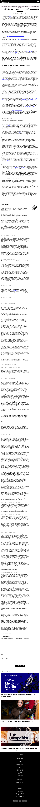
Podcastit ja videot (20, 769)
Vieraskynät (20, 788)
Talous (20, 767)
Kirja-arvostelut (20, 775)
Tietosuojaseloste (20, 791)
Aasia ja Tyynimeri (20, 756)
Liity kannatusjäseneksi (20, 796)
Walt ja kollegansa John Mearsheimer (18, 167)
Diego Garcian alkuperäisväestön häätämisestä (15, 36)
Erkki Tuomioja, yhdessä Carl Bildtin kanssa (28, 99)
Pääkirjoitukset (20, 770)
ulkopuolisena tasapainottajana (7, 148)
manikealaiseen (35, 40)
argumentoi (9, 160)
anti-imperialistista (29, 51)
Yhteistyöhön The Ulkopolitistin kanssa (20, 790)
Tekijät (20, 785)
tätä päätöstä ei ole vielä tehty (29, 106)
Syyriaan (29, 60)
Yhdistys (20, 787)
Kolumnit (20, 773)
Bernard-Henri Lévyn (5, 125)
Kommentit (20, 772)
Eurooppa (20, 761)
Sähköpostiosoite (4, 658)
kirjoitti (10, 16)
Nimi (2, 654)
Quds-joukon (7, 96)
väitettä (10, 125)
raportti (24, 100)
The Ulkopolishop (20, 797)
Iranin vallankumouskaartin (23, 94)
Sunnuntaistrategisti (17, 13)
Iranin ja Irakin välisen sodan (17, 110)
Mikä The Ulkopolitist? (20, 782)
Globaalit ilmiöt (20, 766)
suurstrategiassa (5, 79)
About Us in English (20, 793)
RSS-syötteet (20, 794)
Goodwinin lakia (21, 132)
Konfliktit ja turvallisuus (20, 764)
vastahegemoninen (20, 39)
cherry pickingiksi (14, 290)
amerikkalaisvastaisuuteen (14, 52)
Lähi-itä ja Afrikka (20, 758)
